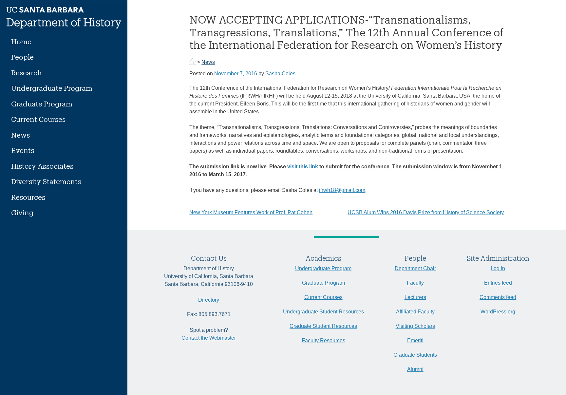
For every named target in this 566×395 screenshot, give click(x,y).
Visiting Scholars (415, 326)
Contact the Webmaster (208, 338)
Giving (22, 212)
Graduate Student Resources (323, 326)
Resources (28, 197)
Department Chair (415, 268)
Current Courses (38, 119)
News (20, 135)
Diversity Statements (46, 181)
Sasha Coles (280, 73)
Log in (498, 268)
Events (22, 150)
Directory (208, 300)
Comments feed (498, 297)
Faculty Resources (323, 340)
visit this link (302, 166)
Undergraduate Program (51, 88)
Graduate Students (415, 355)
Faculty (415, 283)
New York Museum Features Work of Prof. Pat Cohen (250, 212)
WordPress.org (498, 311)
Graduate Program (41, 104)
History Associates (42, 166)
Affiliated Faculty (415, 311)
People (22, 57)
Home (21, 41)
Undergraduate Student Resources (323, 311)
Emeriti (415, 340)
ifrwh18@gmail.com (342, 190)
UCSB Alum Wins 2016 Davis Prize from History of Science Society (426, 212)
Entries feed (498, 283)
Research (26, 72)
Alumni (415, 369)
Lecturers (415, 297)
